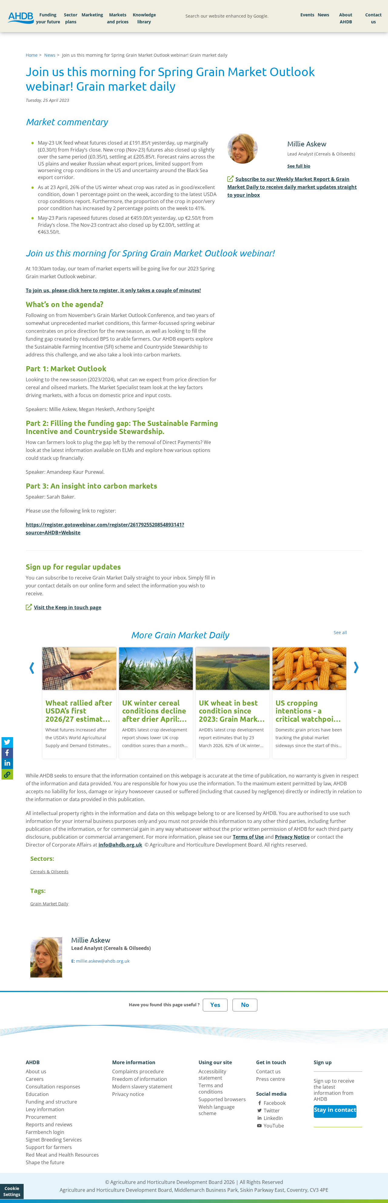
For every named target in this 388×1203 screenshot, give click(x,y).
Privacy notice (128, 1094)
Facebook (275, 1103)
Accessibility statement (212, 1074)
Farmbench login (45, 1132)
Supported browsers (222, 1099)
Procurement (41, 1117)
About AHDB (345, 18)
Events (307, 15)
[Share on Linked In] (7, 763)
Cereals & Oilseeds (49, 871)
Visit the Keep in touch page (67, 607)
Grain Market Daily (49, 904)
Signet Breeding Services (54, 1139)
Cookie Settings (11, 1191)
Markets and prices (118, 18)
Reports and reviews (49, 1124)
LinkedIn (273, 1118)
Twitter (272, 1110)
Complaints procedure (138, 1071)
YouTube (274, 1125)
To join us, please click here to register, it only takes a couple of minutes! (113, 290)
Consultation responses (53, 1086)
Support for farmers (49, 1147)
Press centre (270, 1079)
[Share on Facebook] (7, 753)
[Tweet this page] (7, 742)
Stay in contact (335, 1110)
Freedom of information (139, 1079)
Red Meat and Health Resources (62, 1154)
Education (37, 1094)
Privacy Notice (292, 837)
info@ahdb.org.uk (120, 844)
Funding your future (48, 18)
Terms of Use (248, 837)
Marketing (92, 15)
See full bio (298, 166)
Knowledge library (144, 18)
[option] (79, 698)
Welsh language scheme (217, 1110)
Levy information (45, 1109)
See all (340, 632)
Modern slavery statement (142, 1086)
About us (36, 1071)
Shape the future (45, 1162)
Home (32, 55)
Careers (35, 1079)
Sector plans (70, 18)
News (323, 15)
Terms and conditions (211, 1088)
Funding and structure (51, 1101)
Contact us (373, 18)
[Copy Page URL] (7, 774)
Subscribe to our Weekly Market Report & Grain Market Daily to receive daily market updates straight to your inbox (292, 187)
